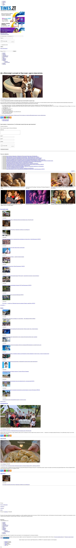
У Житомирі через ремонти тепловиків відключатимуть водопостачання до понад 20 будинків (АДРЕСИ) (25, 164)
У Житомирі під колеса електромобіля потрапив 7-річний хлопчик (18, 165)
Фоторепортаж (5, 56)
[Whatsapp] (7, 117)
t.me (3, 3)
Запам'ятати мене (4, 44)
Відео (3, 57)
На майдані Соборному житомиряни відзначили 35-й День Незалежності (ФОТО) (16, 285)
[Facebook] (1, 117)
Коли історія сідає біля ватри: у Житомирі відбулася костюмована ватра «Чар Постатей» (21, 156)
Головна (3, 522)
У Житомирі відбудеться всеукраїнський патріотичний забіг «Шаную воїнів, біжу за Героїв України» (24, 157)
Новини (3, 523)
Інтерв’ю (6, 61)
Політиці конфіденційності (59, 536)
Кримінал (4, 59)
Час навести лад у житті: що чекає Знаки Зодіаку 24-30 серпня (13, 247)
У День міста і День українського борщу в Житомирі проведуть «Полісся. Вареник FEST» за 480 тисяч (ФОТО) (20, 465)
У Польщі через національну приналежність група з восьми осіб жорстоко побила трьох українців (23, 158)
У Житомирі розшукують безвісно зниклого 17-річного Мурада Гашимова (19, 162)
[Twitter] (3, 117)
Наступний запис (5, 120)
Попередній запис (5, 119)
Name (1, 135)
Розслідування (7, 62)
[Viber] (8, 117)
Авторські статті (5, 55)
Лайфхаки (4, 58)
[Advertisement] (38, 68)
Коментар (2, 129)
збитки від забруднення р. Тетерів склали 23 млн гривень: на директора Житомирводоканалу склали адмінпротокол (25, 115)
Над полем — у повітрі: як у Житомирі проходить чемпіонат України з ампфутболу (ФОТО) (18, 303)
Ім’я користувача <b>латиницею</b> (6, 36)
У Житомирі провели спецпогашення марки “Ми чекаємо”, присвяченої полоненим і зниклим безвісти (20, 275)
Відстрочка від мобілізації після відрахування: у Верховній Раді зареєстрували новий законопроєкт (23, 161)
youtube (6, 544)
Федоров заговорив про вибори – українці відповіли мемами (13, 256)
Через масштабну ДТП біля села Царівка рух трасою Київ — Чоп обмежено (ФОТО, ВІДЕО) (18, 318)
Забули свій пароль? (3, 48)
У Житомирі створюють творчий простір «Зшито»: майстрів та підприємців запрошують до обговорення (25, 166)
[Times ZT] (38, 9)
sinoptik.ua (6, 511)
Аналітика (4, 54)
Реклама (3, 63)
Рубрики (4, 60)
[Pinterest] (5, 117)
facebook (3, 1)
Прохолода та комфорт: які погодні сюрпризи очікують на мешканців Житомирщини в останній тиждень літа (25, 159)
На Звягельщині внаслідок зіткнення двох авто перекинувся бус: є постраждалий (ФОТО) (22, 163)
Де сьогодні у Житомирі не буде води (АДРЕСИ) (15, 167)
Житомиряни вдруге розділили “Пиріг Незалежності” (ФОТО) (13, 266)
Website (1, 141)
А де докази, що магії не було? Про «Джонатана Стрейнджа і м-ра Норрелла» (20, 168)
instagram (4, 2)
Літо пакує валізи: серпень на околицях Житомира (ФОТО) (12, 294)
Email (1, 138)
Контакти (4, 64)
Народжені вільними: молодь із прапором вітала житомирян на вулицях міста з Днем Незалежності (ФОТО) (21, 239)
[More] (10, 117)
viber (5, 545)
